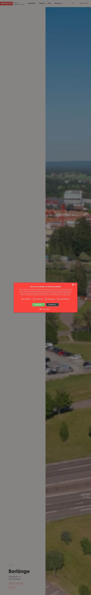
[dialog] (45, 297)
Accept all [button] (38, 304)
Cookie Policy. (66, 294)
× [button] (75, 284)
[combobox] (73, 285)
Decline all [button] (52, 304)
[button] (45, 309)
